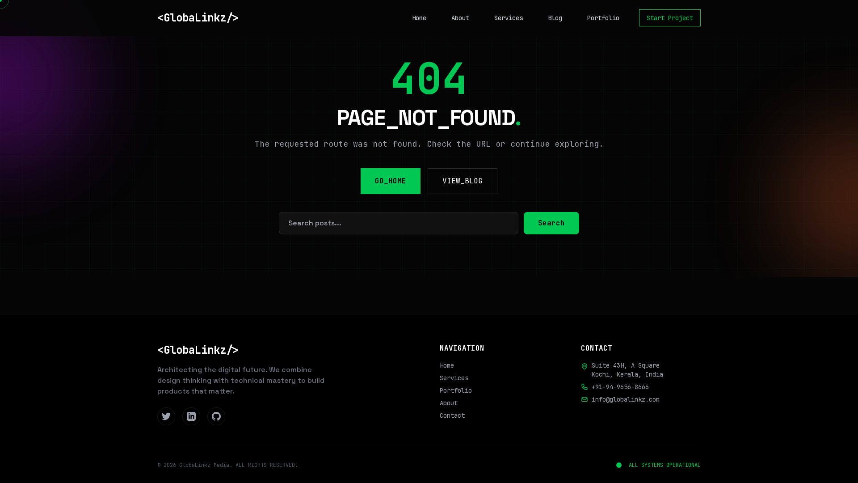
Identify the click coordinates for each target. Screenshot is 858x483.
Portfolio (603, 18)
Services (508, 18)
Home (419, 18)
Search (551, 223)
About (460, 18)
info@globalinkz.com (626, 399)
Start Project (670, 18)
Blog (555, 18)
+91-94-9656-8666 (620, 387)
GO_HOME (390, 181)
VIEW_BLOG (462, 181)
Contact (452, 415)
